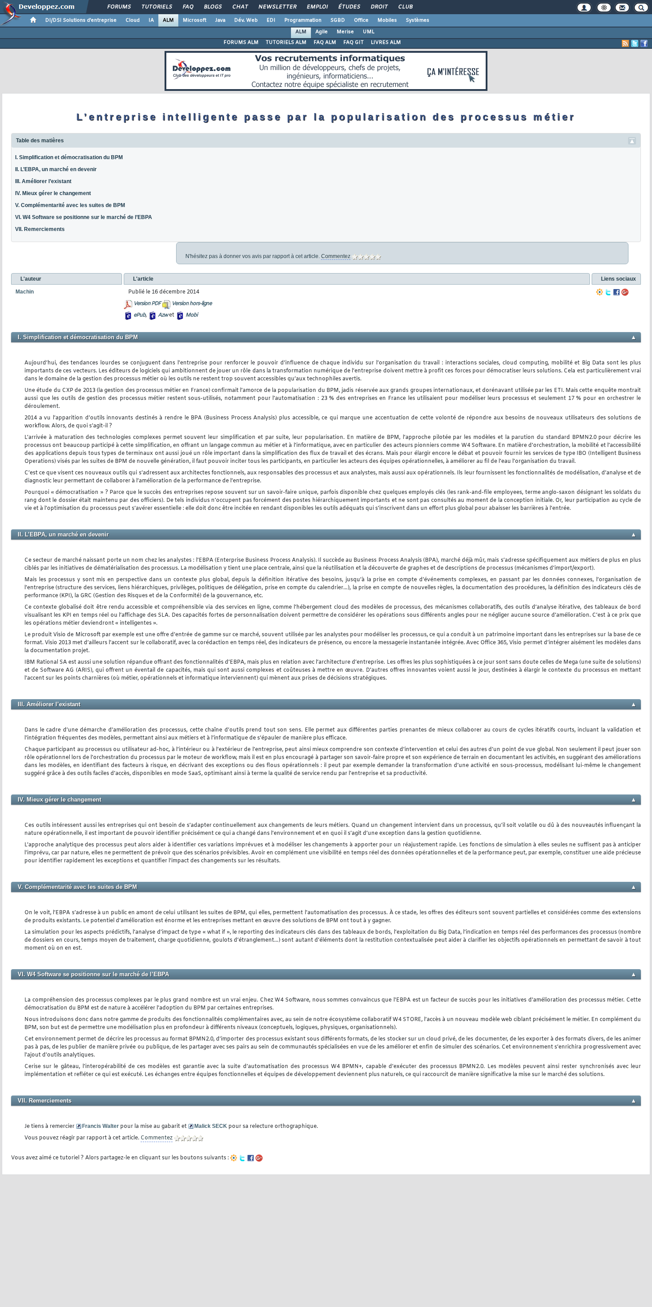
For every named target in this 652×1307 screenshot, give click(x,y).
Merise (345, 32)
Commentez (335, 256)
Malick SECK (210, 1126)
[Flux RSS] (625, 43)
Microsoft (194, 20)
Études (349, 7)
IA (151, 20)
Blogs (212, 7)
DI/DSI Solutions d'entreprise (81, 20)
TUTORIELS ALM (286, 42)
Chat (239, 7)
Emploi (317, 7)
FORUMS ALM (241, 42)
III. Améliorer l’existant (43, 181)
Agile (321, 32)
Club (405, 7)
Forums (118, 7)
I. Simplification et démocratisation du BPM (69, 157)
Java (220, 20)
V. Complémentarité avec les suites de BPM (70, 205)
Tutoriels (156, 7)
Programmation (303, 20)
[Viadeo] (599, 292)
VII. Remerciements (40, 229)
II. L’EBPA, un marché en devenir (56, 169)
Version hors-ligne (192, 303)
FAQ (187, 7)
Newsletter (277, 7)
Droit (378, 7)
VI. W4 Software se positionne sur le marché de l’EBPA (83, 217)
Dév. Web (246, 20)
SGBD (337, 20)
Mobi (191, 315)
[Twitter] (608, 292)
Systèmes (417, 20)
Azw (163, 315)
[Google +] (624, 292)
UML (368, 32)
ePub (139, 315)
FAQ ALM (325, 42)
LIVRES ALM (386, 42)
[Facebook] (616, 292)
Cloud (133, 20)
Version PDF (147, 303)
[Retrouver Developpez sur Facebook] (644, 43)
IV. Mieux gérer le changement (53, 193)
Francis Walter (100, 1126)
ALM (168, 20)
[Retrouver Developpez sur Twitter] (634, 43)
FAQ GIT (353, 42)
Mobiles (387, 20)
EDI (271, 20)
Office (361, 20)
